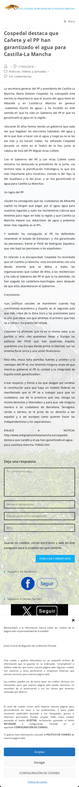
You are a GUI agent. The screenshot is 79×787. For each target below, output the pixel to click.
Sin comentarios (20, 76)
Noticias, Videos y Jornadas (27, 71)
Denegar (39, 762)
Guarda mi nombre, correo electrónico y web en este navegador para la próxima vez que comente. (39, 545)
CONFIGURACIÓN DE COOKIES (39, 773)
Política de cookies (37, 782)
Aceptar (40, 752)
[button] (73, 620)
